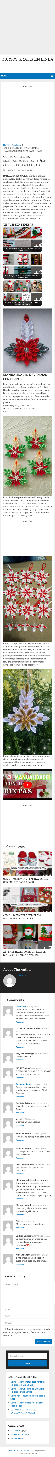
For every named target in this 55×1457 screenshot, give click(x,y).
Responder (20, 1022)
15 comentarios (28, 170)
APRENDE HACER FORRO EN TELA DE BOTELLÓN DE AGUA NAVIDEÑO (24, 953)
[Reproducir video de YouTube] (27, 784)
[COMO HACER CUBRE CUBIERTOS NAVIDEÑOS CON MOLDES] (27, 899)
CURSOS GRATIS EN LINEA (27, 59)
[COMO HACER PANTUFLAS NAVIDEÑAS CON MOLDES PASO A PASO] (27, 863)
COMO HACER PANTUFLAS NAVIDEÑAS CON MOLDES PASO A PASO (25, 880)
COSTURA (15, 1430)
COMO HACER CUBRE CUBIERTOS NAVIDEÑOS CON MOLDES (22, 917)
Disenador (21, 1006)
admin (22, 975)
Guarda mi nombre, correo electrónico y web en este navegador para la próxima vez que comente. (26, 1332)
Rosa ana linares (24, 1084)
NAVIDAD (10, 170)
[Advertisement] (27, 27)
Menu (4, 76)
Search (27, 1364)
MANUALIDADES (18, 1434)
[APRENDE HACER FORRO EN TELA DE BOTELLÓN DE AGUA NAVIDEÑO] (27, 936)
